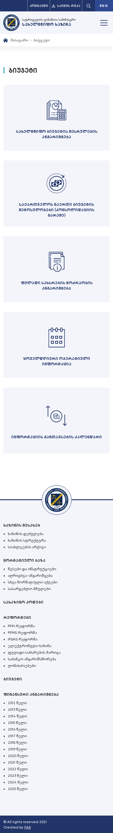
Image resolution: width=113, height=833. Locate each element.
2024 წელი (18, 782)
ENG (104, 6)
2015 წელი (17, 723)
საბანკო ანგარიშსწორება (32, 659)
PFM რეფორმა (21, 626)
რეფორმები (17, 617)
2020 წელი (18, 756)
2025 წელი (17, 789)
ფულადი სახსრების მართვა (34, 652)
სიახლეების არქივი (27, 547)
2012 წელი (17, 703)
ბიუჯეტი (12, 679)
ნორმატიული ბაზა (24, 560)
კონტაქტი (39, 6)
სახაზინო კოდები (23, 602)
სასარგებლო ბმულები (29, 589)
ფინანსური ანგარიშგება (31, 694)
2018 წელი (17, 742)
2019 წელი (17, 749)
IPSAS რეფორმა (22, 639)
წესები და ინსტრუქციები (32, 569)
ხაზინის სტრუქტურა (27, 540)
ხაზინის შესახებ (21, 525)
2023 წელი (17, 776)
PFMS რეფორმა (22, 633)
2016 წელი (17, 729)
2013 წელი (17, 709)
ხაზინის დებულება (25, 534)
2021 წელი (17, 762)
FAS (27, 827)
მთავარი (19, 40)
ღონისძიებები (22, 666)
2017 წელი (17, 736)
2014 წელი (17, 716)
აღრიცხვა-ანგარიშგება (30, 575)
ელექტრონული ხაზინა (29, 646)
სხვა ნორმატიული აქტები (32, 582)
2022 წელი (18, 769)
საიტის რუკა (68, 6)
